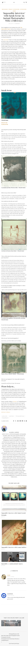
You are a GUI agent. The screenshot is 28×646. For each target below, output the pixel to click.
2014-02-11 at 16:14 (10, 595)
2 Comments (17, 23)
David (8, 575)
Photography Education (6, 637)
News (14, 11)
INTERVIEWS (23, 9)
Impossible (5, 39)
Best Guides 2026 (7, 635)
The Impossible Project (20, 416)
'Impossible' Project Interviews (10, 9)
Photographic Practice (15, 635)
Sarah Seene (11, 416)
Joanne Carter (4, 416)
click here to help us (5, 412)
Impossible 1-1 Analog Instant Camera (12, 564)
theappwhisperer (5, 417)
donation (15, 401)
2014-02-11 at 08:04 (10, 576)
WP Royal (17, 643)
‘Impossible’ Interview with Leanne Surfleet (13, 547)
